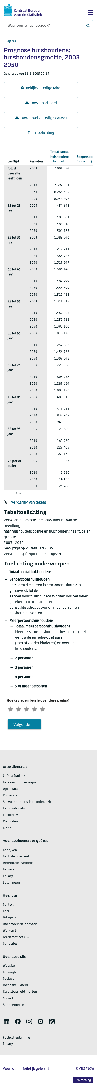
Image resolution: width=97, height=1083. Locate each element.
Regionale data (14, 808)
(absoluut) (59, 157)
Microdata (10, 795)
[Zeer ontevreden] (11, 708)
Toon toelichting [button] (41, 133)
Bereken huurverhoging (20, 782)
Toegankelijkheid (15, 985)
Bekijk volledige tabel (43, 88)
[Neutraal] (27, 708)
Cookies (8, 978)
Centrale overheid (16, 856)
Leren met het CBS (16, 937)
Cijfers (11, 41)
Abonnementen (14, 1004)
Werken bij (11, 930)
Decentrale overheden (19, 863)
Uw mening (83, 1080)
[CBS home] (23, 9)
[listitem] (6, 1021)
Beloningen (11, 882)
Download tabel (44, 103)
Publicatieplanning (16, 1037)
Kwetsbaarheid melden (20, 991)
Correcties (10, 943)
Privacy (8, 876)
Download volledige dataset (44, 118)
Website (9, 965)
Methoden (10, 821)
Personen (9, 869)
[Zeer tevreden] (43, 708)
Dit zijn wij (10, 917)
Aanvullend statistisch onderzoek (27, 801)
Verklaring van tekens (28, 503)
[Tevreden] (35, 708)
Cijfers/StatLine (14, 775)
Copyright (10, 972)
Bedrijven (10, 850)
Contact (8, 904)
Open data (10, 789)
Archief (8, 998)
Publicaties (11, 815)
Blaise (7, 828)
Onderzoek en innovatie (20, 924)
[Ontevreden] (19, 708)
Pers (6, 911)
